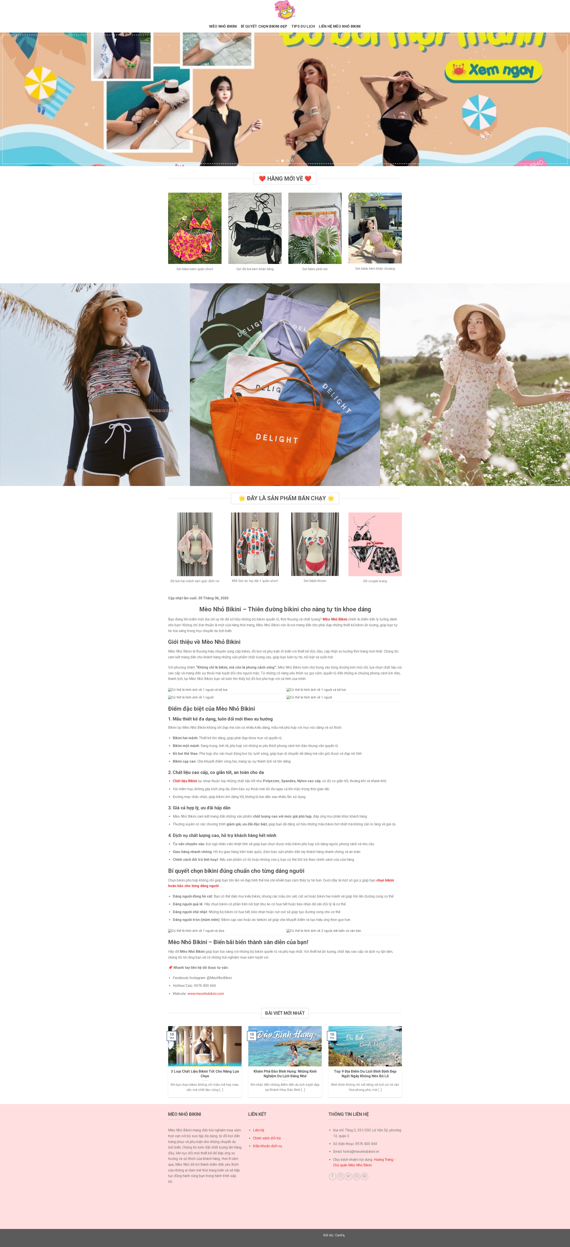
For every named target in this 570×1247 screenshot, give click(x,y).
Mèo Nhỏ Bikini (223, 26)
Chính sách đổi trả (267, 1138)
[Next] (553, 99)
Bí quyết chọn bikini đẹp (264, 26)
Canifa (339, 1235)
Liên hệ (258, 1130)
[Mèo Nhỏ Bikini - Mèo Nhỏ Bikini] (285, 10)
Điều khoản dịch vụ (267, 1146)
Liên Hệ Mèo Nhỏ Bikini (339, 26)
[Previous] (17, 99)
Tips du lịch (303, 26)
